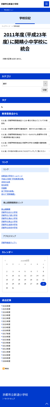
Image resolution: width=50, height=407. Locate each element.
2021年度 (6, 321)
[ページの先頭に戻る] (47, 404)
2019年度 (6, 327)
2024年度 (6, 312)
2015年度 (6, 339)
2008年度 (6, 361)
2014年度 (6, 342)
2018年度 (6, 330)
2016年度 (6, 336)
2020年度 (6, 324)
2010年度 (6, 355)
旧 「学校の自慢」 (7, 191)
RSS (7, 368)
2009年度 (6, 358)
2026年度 (6, 306)
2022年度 (6, 318)
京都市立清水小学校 (9, 218)
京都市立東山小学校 (9, 221)
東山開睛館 (5, 209)
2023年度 (6, 315)
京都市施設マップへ (9, 242)
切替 (45, 89)
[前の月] (5, 260)
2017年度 (6, 333)
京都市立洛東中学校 (9, 224)
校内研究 (4, 185)
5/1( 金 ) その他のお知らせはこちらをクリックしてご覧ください (23, 151)
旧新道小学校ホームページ (12, 176)
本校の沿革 (5, 182)
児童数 (4, 188)
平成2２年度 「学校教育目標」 (12, 179)
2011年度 (6, 352)
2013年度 (6, 345)
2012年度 (6, 349)
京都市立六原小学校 (9, 215)
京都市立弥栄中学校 (9, 227)
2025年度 (6, 309)
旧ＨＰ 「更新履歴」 (8, 194)
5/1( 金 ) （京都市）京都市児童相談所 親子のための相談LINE (23, 129)
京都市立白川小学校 (9, 212)
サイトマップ (9, 398)
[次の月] (44, 260)
